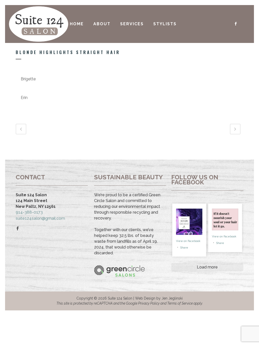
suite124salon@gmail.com (40, 218)
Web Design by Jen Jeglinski (159, 298)
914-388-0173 (29, 212)
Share (184, 247)
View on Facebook (188, 241)
